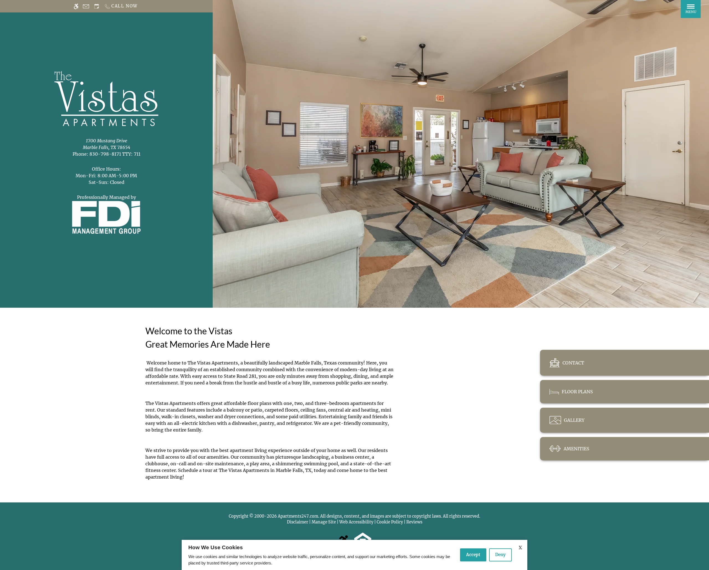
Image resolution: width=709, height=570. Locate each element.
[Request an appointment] (96, 6)
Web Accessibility (356, 522)
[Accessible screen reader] (76, 6)
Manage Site (324, 522)
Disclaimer (297, 522)
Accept (473, 554)
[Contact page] (86, 6)
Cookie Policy (390, 522)
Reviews (414, 522)
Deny (500, 554)
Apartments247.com (298, 516)
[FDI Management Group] (106, 217)
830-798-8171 (114, 154)
